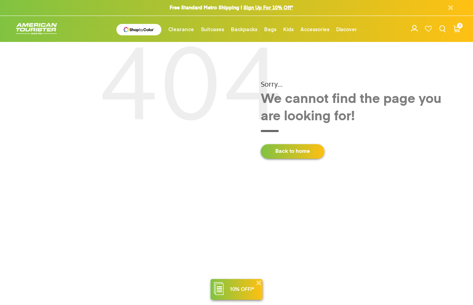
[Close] (258, 283)
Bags (270, 29)
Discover (346, 29)
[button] (181, 29)
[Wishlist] (428, 29)
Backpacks (244, 29)
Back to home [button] (292, 151)
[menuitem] (181, 29)
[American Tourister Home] (40, 29)
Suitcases (212, 29)
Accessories (315, 29)
